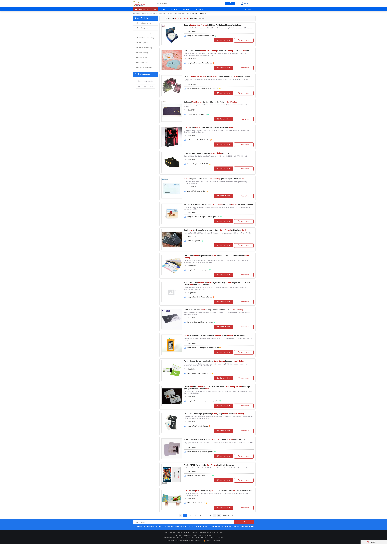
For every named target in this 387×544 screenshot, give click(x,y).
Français (178, 535)
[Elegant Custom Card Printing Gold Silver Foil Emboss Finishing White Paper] (172, 34)
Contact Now (225, 40)
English (249, 9)
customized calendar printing (144, 38)
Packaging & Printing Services (162, 13)
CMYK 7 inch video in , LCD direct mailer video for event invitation (218, 491)
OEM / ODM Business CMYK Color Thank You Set (216, 51)
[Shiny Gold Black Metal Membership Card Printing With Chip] (172, 162)
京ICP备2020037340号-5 (213, 540)
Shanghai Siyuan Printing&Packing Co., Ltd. (200, 36)
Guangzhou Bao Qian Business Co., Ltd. (199, 475)
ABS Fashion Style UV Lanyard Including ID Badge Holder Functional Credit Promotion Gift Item (217, 284)
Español (195, 535)
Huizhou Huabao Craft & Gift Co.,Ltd (198, 140)
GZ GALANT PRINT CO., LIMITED (197, 114)
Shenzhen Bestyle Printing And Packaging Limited (203, 348)
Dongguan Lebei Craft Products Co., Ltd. (199, 297)
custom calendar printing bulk (186, 526)
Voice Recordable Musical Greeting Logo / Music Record (214, 439)
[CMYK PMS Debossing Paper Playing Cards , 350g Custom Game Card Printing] (172, 423)
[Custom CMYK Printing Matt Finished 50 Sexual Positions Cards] (172, 137)
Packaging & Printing (145, 13)
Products (174, 9)
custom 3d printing (141, 57)
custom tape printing (141, 43)
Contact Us (194, 532)
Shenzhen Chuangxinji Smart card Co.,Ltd (200, 322)
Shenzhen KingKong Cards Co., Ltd (198, 164)
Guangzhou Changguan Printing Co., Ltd (199, 63)
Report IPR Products (145, 86)
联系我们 (219, 532)
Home (163, 9)
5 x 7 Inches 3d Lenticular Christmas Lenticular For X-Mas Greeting (218, 204)
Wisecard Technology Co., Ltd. (196, 191)
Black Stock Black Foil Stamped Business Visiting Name (215, 230)
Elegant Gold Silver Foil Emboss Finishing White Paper (213, 25)
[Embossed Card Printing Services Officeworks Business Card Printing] (172, 111)
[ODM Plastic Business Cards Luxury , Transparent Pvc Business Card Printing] (172, 319)
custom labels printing (142, 28)
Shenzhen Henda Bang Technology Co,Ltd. (200, 451)
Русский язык (187, 535)
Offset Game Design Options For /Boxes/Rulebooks (217, 76)
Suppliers (186, 9)
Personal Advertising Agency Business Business (214, 361)
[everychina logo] (139, 3)
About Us (186, 532)
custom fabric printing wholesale (209, 526)
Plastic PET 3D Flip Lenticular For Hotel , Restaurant (209, 465)
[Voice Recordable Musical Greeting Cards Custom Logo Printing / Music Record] (172, 449)
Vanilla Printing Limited (194, 241)
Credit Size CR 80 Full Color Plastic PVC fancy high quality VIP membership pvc (217, 388)
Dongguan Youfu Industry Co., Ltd (197, 426)
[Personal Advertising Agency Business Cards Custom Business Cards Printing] (172, 370)
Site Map (206, 532)
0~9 (222, 537)
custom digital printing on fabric (233, 526)
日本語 (201, 535)
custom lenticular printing (143, 23)
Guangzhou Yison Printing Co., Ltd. (198, 270)
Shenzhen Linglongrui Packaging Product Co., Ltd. (202, 88)
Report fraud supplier (145, 81)
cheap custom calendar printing (145, 33)
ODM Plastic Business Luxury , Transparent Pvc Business (213, 310)
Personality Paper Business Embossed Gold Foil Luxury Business (216, 257)
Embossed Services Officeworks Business (210, 102)
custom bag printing (141, 62)
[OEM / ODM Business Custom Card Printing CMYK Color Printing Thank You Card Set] (172, 60)
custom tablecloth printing (143, 48)
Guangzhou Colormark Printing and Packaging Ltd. (203, 401)
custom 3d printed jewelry (143, 67)
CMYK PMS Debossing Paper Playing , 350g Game (214, 414)
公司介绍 (212, 532)
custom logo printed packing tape (164, 526)
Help (200, 532)
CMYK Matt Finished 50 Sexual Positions (208, 128)
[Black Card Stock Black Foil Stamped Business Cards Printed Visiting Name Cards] (172, 239)
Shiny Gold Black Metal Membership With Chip (206, 153)
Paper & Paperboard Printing (183, 13)
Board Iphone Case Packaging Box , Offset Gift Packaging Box (216, 335)
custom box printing (141, 52)
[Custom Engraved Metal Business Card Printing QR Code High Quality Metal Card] (172, 188)
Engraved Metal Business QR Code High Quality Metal (215, 179)
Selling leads (199, 9)
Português (208, 535)
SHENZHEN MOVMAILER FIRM (196, 503)
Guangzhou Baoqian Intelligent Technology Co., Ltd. (203, 217)
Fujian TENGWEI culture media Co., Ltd (199, 373)
